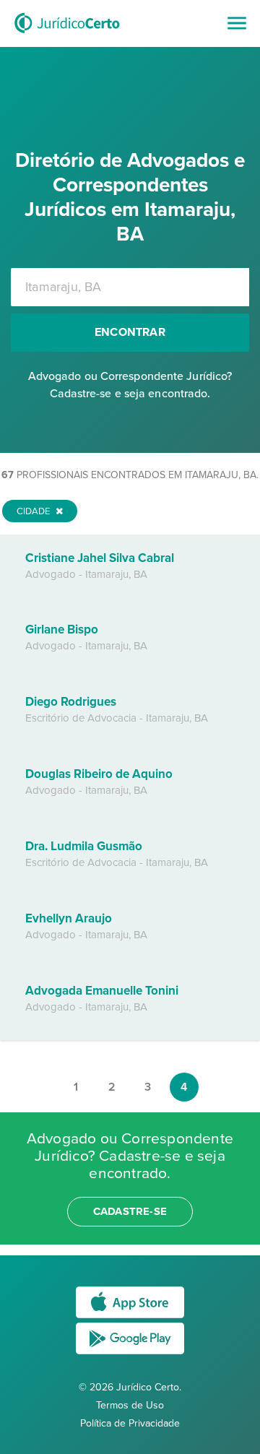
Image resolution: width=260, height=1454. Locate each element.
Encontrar (130, 332)
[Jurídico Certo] (67, 34)
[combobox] (130, 287)
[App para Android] (130, 1353)
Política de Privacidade (130, 1423)
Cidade (34, 511)
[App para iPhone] (130, 1317)
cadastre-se (130, 1211)
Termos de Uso (130, 1405)
